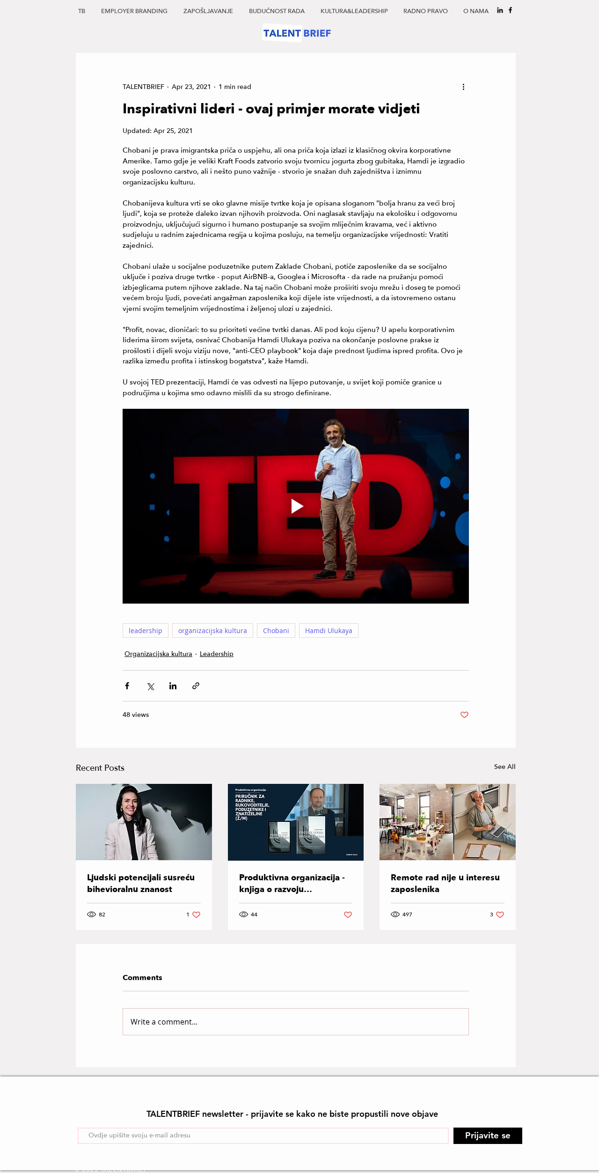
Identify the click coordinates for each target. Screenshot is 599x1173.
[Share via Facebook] (127, 685)
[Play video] (296, 506)
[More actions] (463, 86)
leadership (145, 630)
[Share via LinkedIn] (172, 685)
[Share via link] (195, 685)
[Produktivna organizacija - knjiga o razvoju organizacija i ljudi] (296, 822)
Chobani (276, 630)
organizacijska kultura (212, 630)
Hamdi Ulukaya (328, 630)
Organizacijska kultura (158, 653)
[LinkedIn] (500, 10)
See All (505, 766)
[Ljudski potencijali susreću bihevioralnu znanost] (144, 822)
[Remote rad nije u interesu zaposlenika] (448, 822)
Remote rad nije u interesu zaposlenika (445, 883)
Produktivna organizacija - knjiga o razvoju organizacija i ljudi (292, 883)
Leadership (217, 653)
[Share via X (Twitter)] (150, 685)
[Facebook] (510, 10)
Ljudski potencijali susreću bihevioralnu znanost (141, 883)
